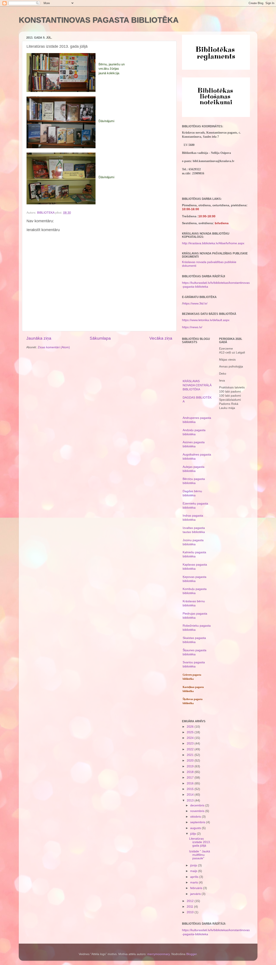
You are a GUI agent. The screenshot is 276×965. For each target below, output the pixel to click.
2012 (190, 901)
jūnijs (194, 865)
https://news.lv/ (192, 327)
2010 (190, 912)
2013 (190, 800)
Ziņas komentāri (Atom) (54, 347)
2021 (190, 755)
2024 (190, 738)
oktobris (196, 816)
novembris (197, 811)
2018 (190, 772)
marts (194, 882)
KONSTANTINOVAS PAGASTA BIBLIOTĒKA (99, 20)
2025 (190, 732)
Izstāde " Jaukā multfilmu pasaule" (199, 855)
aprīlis (194, 876)
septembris (198, 822)
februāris (196, 888)
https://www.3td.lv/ (195, 303)
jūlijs (193, 833)
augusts (196, 828)
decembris (197, 805)
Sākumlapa (100, 338)
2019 (190, 766)
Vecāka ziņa (160, 338)
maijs (194, 871)
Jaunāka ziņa (38, 338)
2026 (190, 726)
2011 (190, 906)
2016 (190, 783)
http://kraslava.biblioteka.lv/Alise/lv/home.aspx (213, 243)
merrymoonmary (158, 954)
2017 (190, 777)
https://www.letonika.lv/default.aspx (205, 320)
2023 (190, 743)
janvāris (196, 894)
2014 (190, 794)
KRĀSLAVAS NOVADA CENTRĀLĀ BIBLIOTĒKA (197, 385)
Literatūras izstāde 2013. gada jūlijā (200, 842)
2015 (190, 789)
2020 (190, 760)
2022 (190, 749)
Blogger (191, 954)
